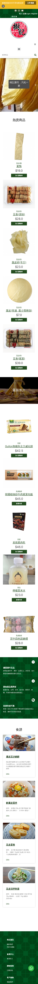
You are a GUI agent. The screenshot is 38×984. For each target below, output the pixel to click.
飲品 (19, 587)
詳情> (7, 774)
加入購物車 (19, 175)
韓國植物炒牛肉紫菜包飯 (19, 494)
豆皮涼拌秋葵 (12, 889)
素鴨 (19, 166)
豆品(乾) (19, 211)
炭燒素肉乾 (19, 542)
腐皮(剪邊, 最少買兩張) (19, 310)
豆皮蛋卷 (10, 844)
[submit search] (35, 55)
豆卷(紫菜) (19, 358)
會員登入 (10, 959)
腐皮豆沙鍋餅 (12, 756)
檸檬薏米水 (19, 590)
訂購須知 (10, 970)
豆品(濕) (19, 163)
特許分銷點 (10, 947)
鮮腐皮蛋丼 (11, 803)
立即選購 (30, 3)
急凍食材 (19, 491)
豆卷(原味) (19, 214)
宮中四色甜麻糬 (19, 638)
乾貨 (19, 443)
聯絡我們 (10, 982)
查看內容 (19, 503)
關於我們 (10, 944)
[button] (35, 44)
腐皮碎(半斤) (19, 262)
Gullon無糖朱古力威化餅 (19, 446)
